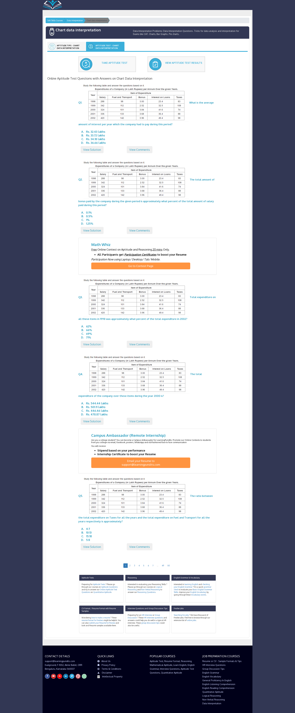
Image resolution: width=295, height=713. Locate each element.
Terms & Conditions (111, 669)
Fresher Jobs (179, 608)
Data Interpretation (211, 703)
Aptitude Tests (88, 578)
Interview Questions (136, 608)
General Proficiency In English (217, 680)
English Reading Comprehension (218, 688)
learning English (191, 584)
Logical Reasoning (211, 695)
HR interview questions (153, 618)
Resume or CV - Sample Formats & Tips (222, 661)
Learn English (180, 665)
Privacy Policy (108, 665)
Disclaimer (107, 672)
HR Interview (147, 615)
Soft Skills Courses (55, 20)
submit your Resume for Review (102, 623)
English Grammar (181, 578)
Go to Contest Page (140, 266)
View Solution (92, 149)
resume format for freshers (92, 620)
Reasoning (132, 578)
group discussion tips (150, 623)
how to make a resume (101, 618)
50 (168, 565)
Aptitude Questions (109, 587)
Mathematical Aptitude (161, 665)
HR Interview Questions (214, 665)
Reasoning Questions (146, 592)
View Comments (139, 149)
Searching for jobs (181, 615)
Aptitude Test (156, 661)
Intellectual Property (112, 676)
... (157, 565)
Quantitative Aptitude (102, 592)
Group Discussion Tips (157, 608)
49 (163, 565)
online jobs (191, 620)
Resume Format (172, 661)
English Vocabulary (198, 592)
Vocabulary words (198, 595)
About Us (105, 661)
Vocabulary (195, 578)
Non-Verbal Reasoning (150, 589)
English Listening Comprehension (218, 684)
